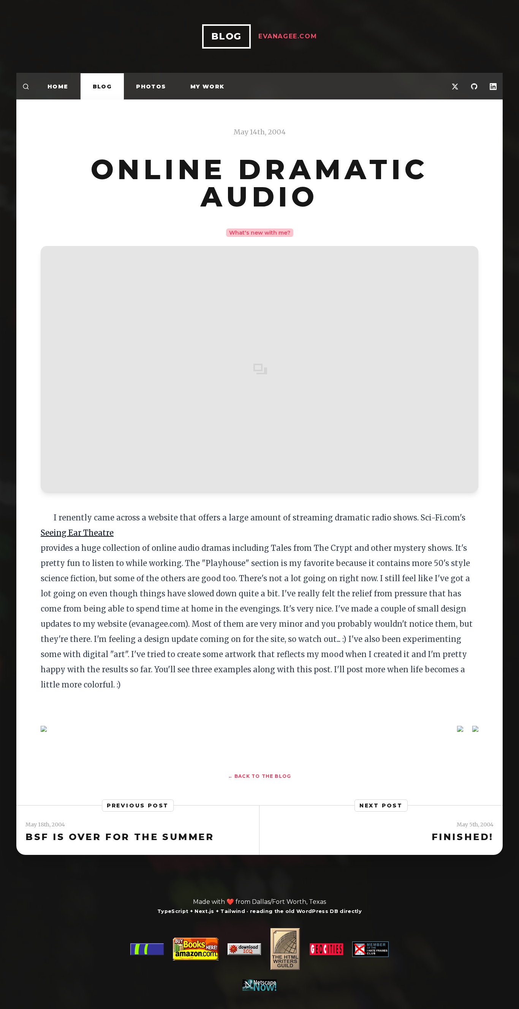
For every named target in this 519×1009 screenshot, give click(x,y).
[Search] (25, 86)
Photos (151, 86)
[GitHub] (474, 86)
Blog (102, 86)
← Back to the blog (259, 776)
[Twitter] (455, 86)
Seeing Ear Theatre (77, 533)
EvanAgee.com (287, 36)
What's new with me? (259, 232)
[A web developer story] (259, 959)
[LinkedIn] (493, 86)
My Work (207, 86)
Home (57, 86)
